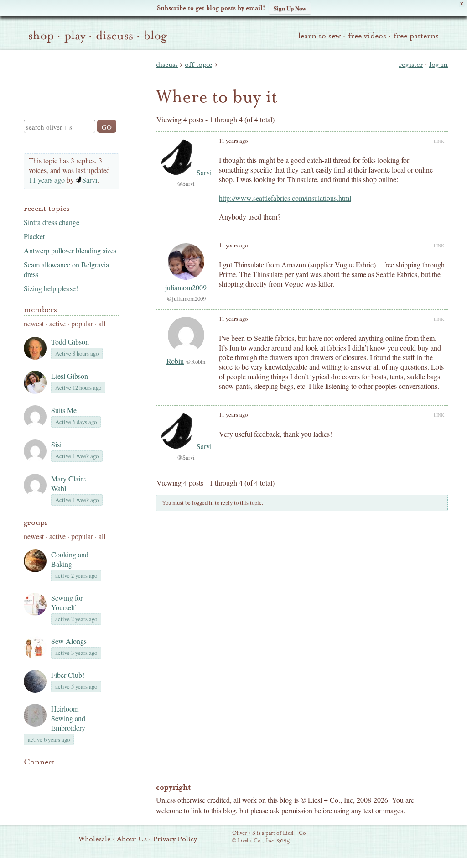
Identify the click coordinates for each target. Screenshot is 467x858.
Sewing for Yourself (67, 602)
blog (155, 35)
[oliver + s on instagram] (91, 775)
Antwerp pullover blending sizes (70, 250)
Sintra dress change (51, 222)
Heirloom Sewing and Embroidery (68, 718)
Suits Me (64, 410)
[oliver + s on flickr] (44, 775)
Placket (34, 236)
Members (40, 309)
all (102, 323)
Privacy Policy (175, 838)
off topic (198, 64)
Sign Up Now (290, 8)
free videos (367, 36)
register (411, 64)
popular (82, 323)
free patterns (416, 36)
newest (34, 323)
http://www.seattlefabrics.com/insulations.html (285, 198)
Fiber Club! (67, 675)
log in (438, 64)
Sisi (56, 444)
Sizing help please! (51, 288)
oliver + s (69, 77)
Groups (36, 522)
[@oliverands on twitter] (75, 775)
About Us (132, 838)
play (74, 35)
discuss (114, 35)
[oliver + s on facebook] (60, 775)
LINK (439, 141)
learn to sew (319, 36)
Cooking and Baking (69, 559)
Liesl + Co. (219, 837)
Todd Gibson (70, 341)
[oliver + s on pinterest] (29, 775)
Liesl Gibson (69, 376)
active (57, 323)
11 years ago (47, 179)
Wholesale (94, 838)
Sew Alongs (69, 641)
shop (41, 35)
